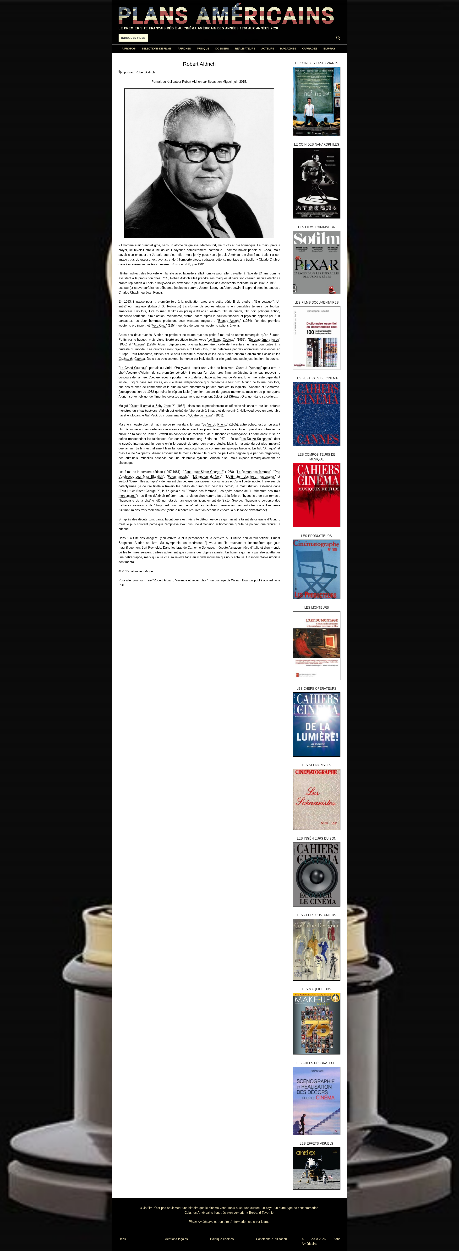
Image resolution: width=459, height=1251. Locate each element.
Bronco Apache (229, 320)
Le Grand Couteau (221, 339)
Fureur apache (178, 476)
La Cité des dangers (142, 538)
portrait (129, 72)
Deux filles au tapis (143, 481)
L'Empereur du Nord (207, 476)
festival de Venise (229, 377)
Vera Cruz (159, 325)
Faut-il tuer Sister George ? (204, 472)
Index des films (133, 37)
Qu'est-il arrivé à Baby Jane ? (152, 406)
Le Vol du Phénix (215, 424)
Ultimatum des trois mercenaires (142, 510)
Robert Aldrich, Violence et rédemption (180, 580)
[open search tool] (338, 38)
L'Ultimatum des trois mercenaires (250, 476)
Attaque (139, 344)
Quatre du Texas (200, 415)
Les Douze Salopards (256, 439)
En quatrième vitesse (264, 339)
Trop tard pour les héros (214, 486)
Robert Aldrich (145, 72)
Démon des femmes (201, 491)
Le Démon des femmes (253, 472)
